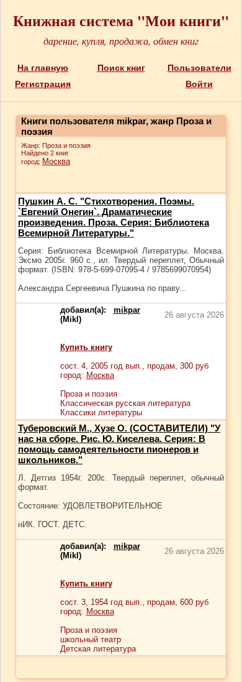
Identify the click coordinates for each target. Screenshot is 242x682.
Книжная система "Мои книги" (121, 20)
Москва (56, 161)
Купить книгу (86, 347)
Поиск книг (121, 68)
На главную (42, 68)
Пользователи (199, 68)
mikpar (127, 310)
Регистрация (43, 84)
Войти (199, 84)
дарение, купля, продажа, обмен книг (121, 40)
